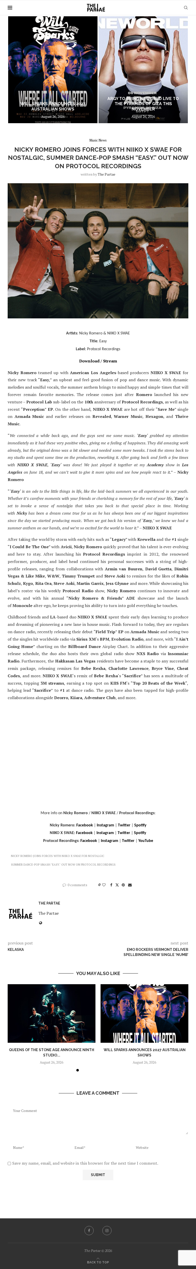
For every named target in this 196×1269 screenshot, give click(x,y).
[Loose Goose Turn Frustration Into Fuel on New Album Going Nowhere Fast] (143, 69)
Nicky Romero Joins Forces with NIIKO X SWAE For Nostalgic (57, 856)
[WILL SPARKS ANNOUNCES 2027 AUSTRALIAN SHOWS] (144, 1013)
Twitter (124, 825)
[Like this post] (104, 884)
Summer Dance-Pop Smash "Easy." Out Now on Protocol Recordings (63, 864)
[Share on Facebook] (111, 884)
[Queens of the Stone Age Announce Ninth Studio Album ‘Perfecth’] (51, 1013)
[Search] (185, 7)
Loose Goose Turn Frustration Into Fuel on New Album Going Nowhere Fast (143, 104)
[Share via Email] (130, 884)
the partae (106, 174)
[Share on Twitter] (117, 884)
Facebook (84, 825)
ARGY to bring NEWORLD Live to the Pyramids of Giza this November (53, 104)
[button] (17, 69)
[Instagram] (107, 1230)
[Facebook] (89, 1230)
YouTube (145, 841)
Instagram (105, 825)
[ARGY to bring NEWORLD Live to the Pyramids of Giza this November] (52, 69)
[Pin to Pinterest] (123, 884)
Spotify (140, 825)
